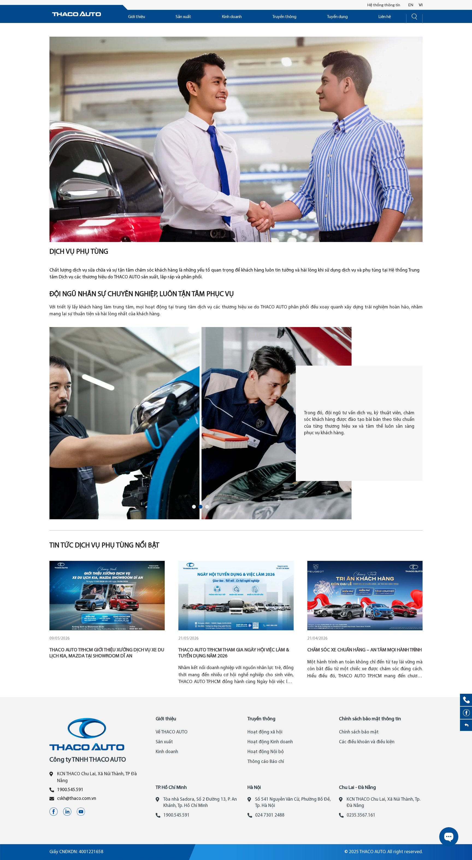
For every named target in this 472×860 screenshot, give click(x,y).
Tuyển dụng (337, 17)
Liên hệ (384, 17)
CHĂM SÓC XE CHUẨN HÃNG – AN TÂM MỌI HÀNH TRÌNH (364, 650)
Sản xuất (183, 17)
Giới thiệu (136, 17)
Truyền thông (284, 17)
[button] (194, 507)
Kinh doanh (232, 17)
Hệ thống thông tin (383, 4)
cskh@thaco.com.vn (76, 798)
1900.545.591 (70, 790)
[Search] (414, 16)
